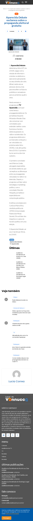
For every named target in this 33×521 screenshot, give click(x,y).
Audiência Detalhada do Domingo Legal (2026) (21, 275)
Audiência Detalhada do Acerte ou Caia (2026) (21, 255)
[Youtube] (3, 435)
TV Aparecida (14, 244)
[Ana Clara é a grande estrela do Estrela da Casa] (6, 346)
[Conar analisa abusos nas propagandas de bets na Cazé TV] (6, 358)
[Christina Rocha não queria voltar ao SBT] (6, 323)
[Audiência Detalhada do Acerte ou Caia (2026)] (12, 254)
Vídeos (15, 297)
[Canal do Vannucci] (16, 399)
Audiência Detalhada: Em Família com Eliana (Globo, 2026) (20, 265)
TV (8, 9)
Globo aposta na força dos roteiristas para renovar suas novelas (21, 312)
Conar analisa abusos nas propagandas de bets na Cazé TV (20, 359)
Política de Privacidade (12, 513)
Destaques (16, 320)
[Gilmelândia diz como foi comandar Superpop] (6, 334)
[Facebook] (17, 435)
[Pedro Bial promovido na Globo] (6, 299)
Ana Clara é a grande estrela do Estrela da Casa (21, 348)
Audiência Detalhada (7, 472)
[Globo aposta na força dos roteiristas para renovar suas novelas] (6, 311)
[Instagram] (8, 435)
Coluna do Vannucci (19, 308)
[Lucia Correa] (14, 56)
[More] (25, 31)
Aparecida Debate (16, 242)
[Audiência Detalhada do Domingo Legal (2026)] (12, 274)
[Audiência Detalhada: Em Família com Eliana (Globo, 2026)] (12, 263)
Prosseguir (6, 518)
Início (4, 9)
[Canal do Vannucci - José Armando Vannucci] (12, 2)
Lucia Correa (19, 56)
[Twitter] (13, 435)
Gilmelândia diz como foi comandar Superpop (20, 336)
